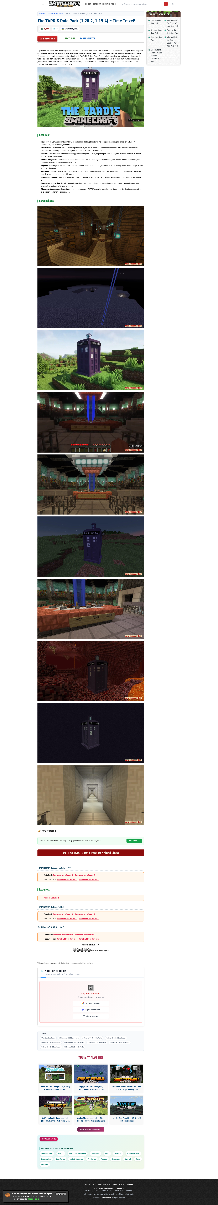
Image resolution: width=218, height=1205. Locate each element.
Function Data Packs (48, 1038)
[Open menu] (43, 4)
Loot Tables (60, 1159)
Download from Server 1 (63, 875)
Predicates (92, 1159)
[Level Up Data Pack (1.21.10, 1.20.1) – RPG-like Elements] (126, 1105)
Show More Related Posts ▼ (91, 1129)
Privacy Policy (118, 1184)
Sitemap (129, 1184)
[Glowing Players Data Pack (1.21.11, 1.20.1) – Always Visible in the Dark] (90, 1105)
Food (107, 1153)
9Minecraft (107, 1198)
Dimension (95, 1153)
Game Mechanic (133, 1153)
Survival (128, 1159)
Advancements (46, 1153)
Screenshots (87, 38)
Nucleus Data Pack (51, 898)
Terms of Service (103, 1184)
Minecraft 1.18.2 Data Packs (51, 1042)
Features (70, 38)
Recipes (104, 1159)
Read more (33, 1199)
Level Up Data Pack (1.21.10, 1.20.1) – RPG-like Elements (126, 1119)
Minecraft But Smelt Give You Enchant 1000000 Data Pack (156, 56)
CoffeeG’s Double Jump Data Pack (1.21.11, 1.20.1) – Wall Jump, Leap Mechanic (55, 1119)
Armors (60, 1153)
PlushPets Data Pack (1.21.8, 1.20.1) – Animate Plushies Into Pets (55, 1088)
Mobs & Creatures (76, 1159)
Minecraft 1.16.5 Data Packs (69, 1038)
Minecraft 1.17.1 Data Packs (93, 1038)
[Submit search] (166, 4)
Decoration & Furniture (77, 1153)
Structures (116, 1159)
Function (118, 1153)
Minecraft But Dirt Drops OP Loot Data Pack (172, 23)
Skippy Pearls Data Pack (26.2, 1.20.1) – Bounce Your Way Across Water (90, 1088)
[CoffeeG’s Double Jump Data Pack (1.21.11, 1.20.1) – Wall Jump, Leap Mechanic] (55, 1105)
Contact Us (89, 1184)
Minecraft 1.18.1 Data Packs (116, 1038)
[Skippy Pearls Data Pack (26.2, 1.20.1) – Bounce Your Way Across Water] (90, 1074)
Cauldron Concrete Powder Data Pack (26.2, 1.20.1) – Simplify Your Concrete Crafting (126, 1088)
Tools (138, 1159)
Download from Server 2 (85, 875)
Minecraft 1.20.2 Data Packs (51, 1047)
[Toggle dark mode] (173, 4)
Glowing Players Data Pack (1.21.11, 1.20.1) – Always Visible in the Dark (91, 1119)
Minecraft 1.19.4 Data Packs (74, 1042)
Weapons (44, 1164)
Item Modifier (46, 1159)
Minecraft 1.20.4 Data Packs (74, 1047)
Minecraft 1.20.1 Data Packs (120, 1042)
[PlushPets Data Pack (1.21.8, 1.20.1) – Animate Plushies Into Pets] (55, 1074)
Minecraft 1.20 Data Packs (97, 1042)
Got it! (61, 1194)
